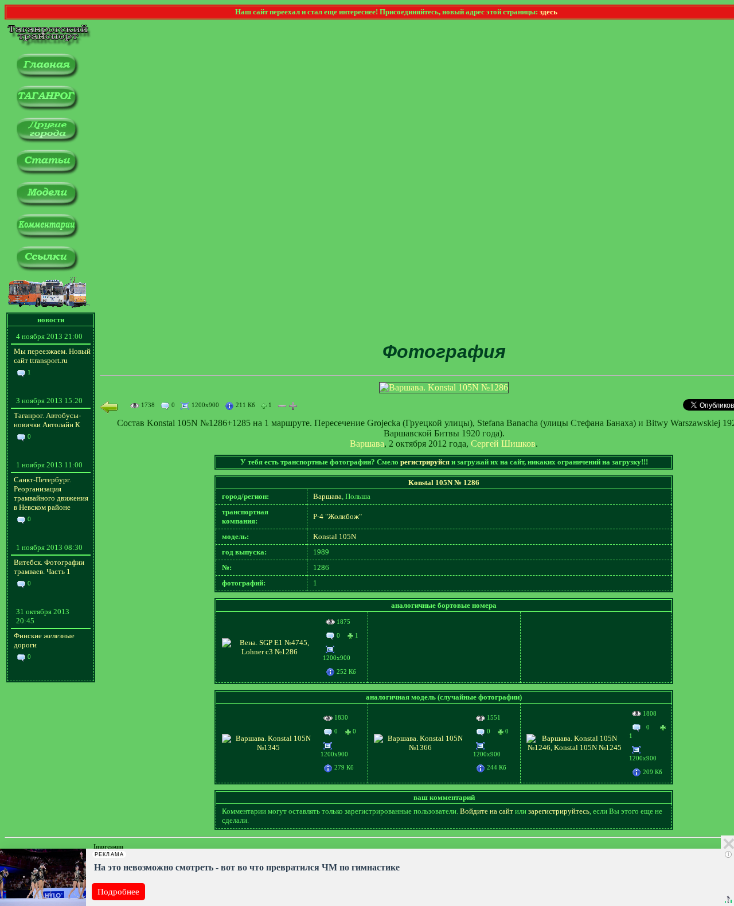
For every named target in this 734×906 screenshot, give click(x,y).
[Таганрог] (47, 109)
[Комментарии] (47, 237)
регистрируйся (425, 462)
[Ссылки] (47, 269)
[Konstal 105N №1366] (420, 747)
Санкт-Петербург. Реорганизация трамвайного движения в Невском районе (51, 493)
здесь (548, 11)
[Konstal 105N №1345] (268, 747)
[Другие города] (47, 141)
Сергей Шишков (503, 443)
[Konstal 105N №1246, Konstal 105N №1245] (575, 747)
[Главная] (47, 76)
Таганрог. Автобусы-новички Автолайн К (47, 420)
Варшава (367, 443)
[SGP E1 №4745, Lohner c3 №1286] (269, 651)
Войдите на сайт (486, 811)
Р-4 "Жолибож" (337, 516)
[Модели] (47, 205)
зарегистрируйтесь (558, 811)
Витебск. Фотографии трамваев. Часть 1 (49, 567)
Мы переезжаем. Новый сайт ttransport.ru (52, 356)
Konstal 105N (334, 536)
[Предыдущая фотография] (109, 407)
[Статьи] (47, 173)
